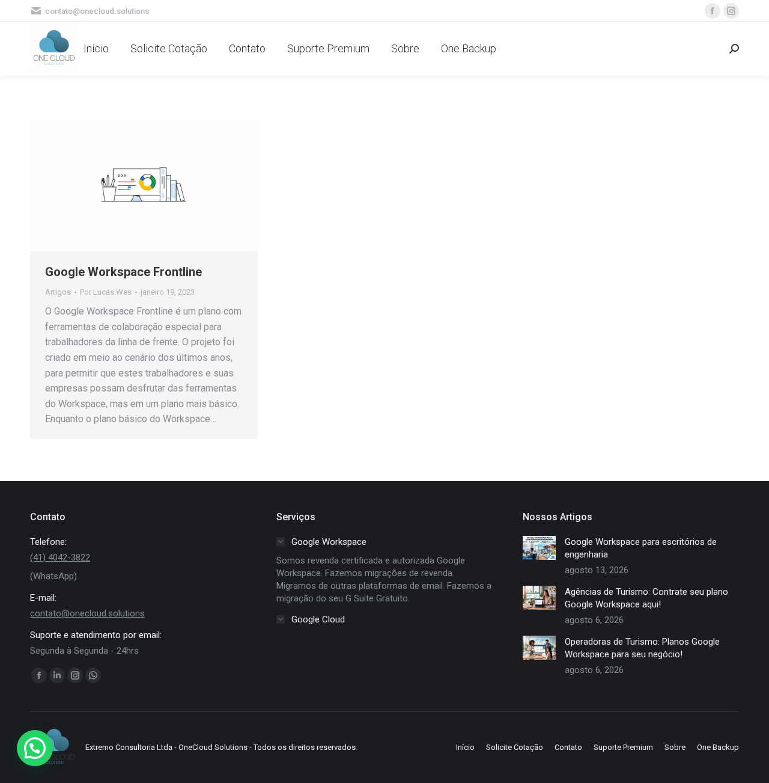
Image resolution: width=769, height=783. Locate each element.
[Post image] (539, 548)
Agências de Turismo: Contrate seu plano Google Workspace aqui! (646, 598)
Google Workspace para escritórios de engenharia (641, 548)
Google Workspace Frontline (123, 272)
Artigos (58, 291)
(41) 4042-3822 (60, 557)
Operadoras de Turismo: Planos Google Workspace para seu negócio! (642, 648)
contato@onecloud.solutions (87, 613)
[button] (35, 748)
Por (106, 291)
